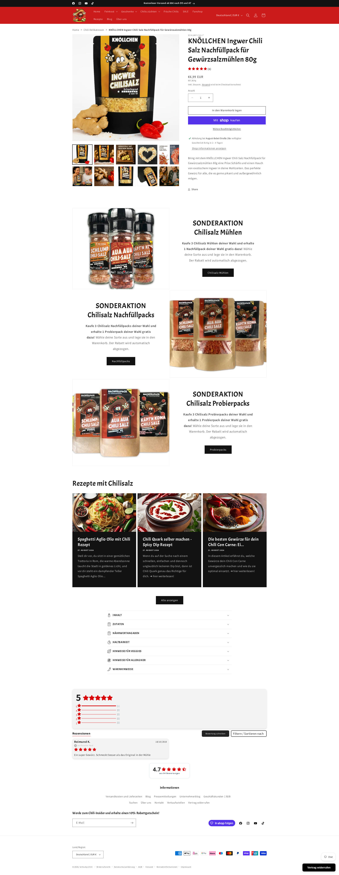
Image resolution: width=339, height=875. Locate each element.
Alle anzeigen (169, 600)
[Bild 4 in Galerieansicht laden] (147, 155)
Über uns (146, 802)
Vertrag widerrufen (199, 802)
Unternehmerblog (190, 796)
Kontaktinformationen (167, 867)
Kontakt (159, 802)
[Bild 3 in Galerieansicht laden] (126, 155)
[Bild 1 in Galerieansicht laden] (82, 155)
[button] (110, 11)
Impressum (186, 867)
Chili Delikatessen (94, 29)
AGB (140, 867)
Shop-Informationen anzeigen (209, 148)
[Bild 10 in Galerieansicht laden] (169, 176)
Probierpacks (218, 449)
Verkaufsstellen (176, 802)
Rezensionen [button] (81, 733)
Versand (206, 84)
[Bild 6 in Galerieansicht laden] (82, 176)
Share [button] (195, 189)
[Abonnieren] (132, 823)
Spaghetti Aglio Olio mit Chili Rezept (104, 542)
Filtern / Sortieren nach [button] (248, 733)
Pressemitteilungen (165, 796)
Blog (148, 796)
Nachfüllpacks (121, 361)
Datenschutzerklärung (124, 867)
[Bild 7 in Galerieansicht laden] (104, 176)
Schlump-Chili (86, 867)
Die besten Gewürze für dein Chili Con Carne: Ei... (233, 542)
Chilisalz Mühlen (218, 272)
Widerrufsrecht (104, 867)
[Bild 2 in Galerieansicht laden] (104, 155)
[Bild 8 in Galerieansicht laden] (126, 176)
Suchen (133, 802)
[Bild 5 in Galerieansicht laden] (169, 155)
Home (75, 29)
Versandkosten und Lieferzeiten (124, 796)
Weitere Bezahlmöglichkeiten (227, 128)
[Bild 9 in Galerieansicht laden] (147, 176)
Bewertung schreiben (215, 733)
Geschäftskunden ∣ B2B (217, 796)
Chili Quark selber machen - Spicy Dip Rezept (167, 542)
